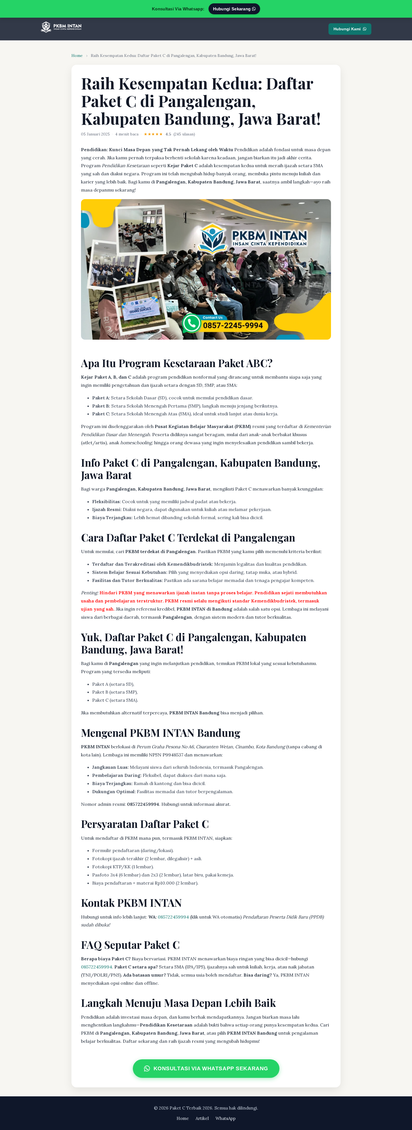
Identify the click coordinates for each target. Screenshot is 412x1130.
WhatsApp (226, 1118)
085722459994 (173, 917)
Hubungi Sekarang (232, 8)
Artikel (202, 1118)
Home (77, 55)
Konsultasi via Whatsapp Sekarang (211, 1068)
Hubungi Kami (347, 29)
